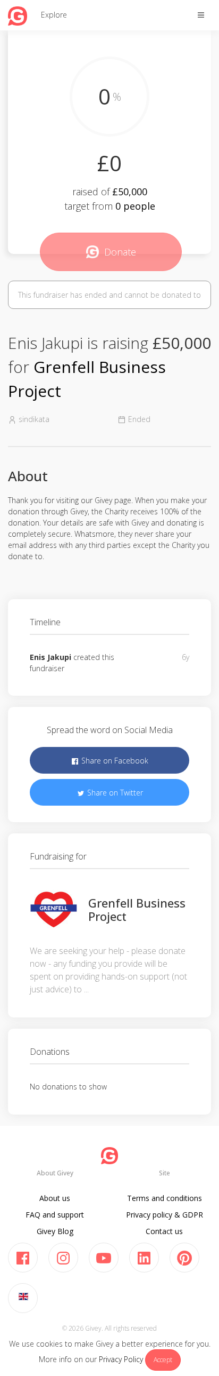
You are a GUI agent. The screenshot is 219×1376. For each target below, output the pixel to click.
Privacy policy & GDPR (164, 1215)
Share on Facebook (113, 760)
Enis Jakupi (50, 657)
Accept (163, 1359)
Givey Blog (55, 1231)
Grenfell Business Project (137, 909)
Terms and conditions (164, 1198)
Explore (54, 15)
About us (54, 1198)
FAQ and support (55, 1215)
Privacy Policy (121, 1359)
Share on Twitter (114, 793)
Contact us (164, 1231)
